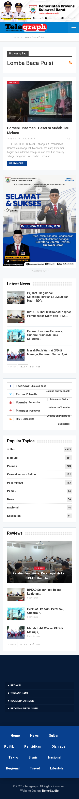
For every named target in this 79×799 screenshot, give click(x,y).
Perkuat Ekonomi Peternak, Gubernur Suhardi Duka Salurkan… (45, 335)
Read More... (17, 163)
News (10, 499)
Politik (9, 746)
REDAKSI (16, 685)
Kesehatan (14, 515)
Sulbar (11, 449)
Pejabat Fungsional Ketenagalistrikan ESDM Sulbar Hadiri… (39, 576)
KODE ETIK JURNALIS (22, 700)
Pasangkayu (15, 482)
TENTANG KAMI (19, 693)
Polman (13, 82)
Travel (35, 768)
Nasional (13, 507)
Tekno (13, 757)
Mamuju (12, 457)
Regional (12, 768)
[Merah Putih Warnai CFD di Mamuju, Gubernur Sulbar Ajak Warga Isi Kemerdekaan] (16, 355)
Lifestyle (57, 768)
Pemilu (11, 490)
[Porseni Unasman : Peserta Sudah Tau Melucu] (39, 101)
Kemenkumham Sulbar (21, 474)
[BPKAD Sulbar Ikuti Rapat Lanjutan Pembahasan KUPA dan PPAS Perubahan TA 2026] (16, 316)
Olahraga (58, 746)
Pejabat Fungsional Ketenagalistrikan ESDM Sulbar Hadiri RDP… (47, 296)
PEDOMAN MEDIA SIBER (24, 708)
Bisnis (33, 757)
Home (15, 735)
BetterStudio (50, 790)
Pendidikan (32, 746)
